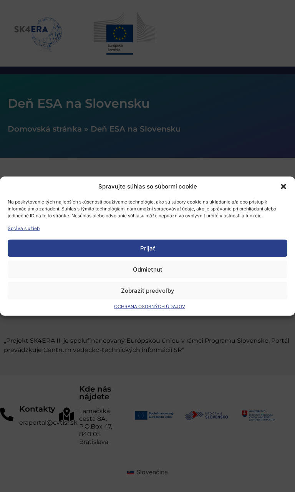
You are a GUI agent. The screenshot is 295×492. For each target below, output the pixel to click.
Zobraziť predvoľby (147, 290)
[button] (283, 186)
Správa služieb (24, 228)
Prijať (147, 248)
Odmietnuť (147, 269)
